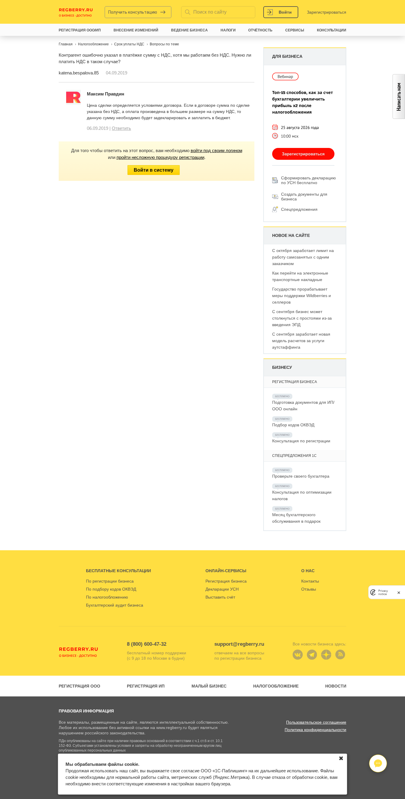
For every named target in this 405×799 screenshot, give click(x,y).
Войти (285, 12)
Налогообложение (276, 686)
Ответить (121, 128)
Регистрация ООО (79, 686)
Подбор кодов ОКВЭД (293, 424)
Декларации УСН (222, 589)
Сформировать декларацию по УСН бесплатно (308, 180)
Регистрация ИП (146, 686)
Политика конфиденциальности (315, 729)
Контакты (310, 581)
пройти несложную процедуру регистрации (160, 157)
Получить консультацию (132, 12)
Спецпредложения (299, 209)
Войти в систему (153, 170)
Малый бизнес (209, 686)
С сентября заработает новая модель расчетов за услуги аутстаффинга (301, 341)
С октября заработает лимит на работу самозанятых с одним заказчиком (303, 257)
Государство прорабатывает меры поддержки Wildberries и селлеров (301, 295)
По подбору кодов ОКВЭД (111, 589)
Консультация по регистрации (301, 440)
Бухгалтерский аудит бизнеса (114, 605)
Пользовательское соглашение (316, 722)
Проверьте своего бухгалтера (300, 476)
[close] (399, 592)
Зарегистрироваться (326, 12)
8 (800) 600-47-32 (146, 644)
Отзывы (308, 589)
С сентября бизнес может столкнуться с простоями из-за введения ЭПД (302, 318)
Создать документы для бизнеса (304, 196)
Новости (335, 686)
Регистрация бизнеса (226, 581)
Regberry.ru (76, 12)
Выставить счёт (220, 597)
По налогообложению (107, 597)
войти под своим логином (216, 150)
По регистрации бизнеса (110, 581)
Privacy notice (383, 592)
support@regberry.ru (239, 644)
